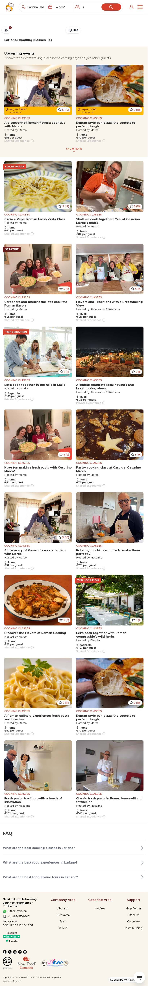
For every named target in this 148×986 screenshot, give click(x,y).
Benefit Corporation (52, 977)
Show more (74, 148)
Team (63, 921)
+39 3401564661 (18, 911)
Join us (63, 928)
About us (63, 908)
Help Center (133, 908)
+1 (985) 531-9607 (19, 916)
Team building (133, 928)
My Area (100, 908)
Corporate (133, 921)
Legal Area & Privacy (12, 981)
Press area (63, 915)
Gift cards (133, 915)
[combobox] (36, 7)
